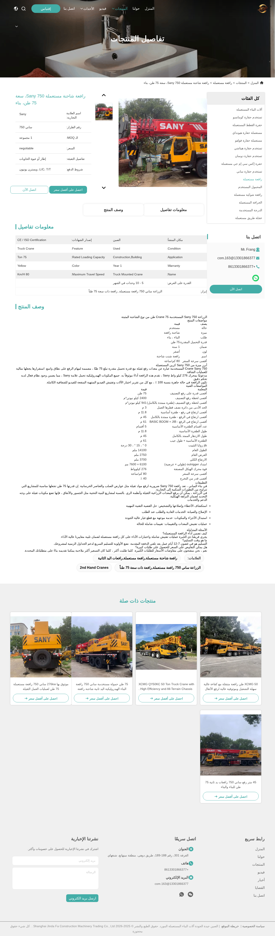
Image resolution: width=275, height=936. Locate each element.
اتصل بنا (69, 8)
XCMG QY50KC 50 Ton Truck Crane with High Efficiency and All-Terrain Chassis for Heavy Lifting (166, 686)
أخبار (261, 880)
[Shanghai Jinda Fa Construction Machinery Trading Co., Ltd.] (262, 8)
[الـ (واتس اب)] (256, 278)
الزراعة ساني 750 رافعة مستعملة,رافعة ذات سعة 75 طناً (160, 567)
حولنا (136, 8)
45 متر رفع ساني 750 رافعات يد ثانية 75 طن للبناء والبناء (230, 784)
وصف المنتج (113, 210)
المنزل (149, 8)
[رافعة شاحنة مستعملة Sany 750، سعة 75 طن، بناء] (163, 142)
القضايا (260, 888)
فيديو (102, 8)
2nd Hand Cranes (94, 567)
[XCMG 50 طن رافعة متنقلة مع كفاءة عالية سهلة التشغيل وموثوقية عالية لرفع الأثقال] (230, 646)
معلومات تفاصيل (173, 210)
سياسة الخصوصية (253, 926)
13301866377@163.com (236, 258)
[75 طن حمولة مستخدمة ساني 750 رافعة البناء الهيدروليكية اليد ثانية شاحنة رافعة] (101, 646)
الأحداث (88, 9)
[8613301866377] (182, 895)
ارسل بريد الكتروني (82, 898)
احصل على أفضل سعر (68, 189)
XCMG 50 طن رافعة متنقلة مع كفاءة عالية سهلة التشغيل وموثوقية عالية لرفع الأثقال (231, 686)
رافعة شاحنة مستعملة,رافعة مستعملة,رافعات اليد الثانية (137, 558)
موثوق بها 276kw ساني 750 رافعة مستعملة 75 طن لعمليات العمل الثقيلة (41, 686)
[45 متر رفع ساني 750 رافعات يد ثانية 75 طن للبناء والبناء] (230, 745)
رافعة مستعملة (222, 83)
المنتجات (121, 9)
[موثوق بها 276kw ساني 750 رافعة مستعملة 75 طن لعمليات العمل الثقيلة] (40, 646)
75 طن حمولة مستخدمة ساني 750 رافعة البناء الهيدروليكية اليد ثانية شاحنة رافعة (102, 686)
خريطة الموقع (230, 926)
